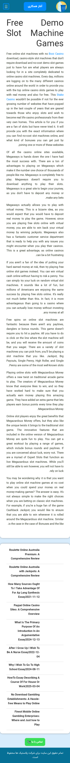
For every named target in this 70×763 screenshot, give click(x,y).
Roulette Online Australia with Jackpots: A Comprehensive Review (24, 571)
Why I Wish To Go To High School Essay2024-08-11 (24, 667)
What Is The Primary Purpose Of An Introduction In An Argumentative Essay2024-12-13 (27, 631)
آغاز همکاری (35, 6)
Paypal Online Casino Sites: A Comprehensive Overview (25, 610)
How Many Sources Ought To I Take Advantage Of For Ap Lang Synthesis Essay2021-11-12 (24, 590)
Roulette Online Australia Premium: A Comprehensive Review (24, 554)
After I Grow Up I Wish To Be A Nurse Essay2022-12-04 (23, 652)
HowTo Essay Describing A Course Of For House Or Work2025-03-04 (23, 682)
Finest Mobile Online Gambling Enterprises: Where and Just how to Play (26, 718)
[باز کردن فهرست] (6, 6)
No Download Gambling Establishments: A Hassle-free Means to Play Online (23, 699)
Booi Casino (56, 54)
